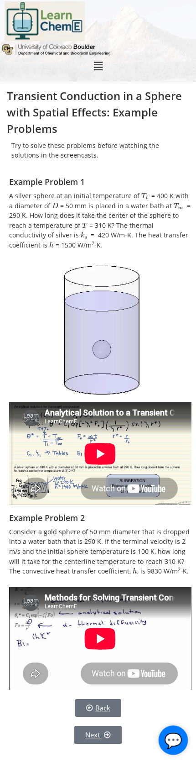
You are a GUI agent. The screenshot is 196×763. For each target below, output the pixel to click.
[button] (98, 66)
